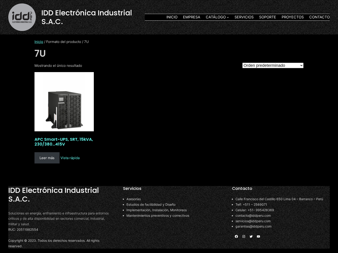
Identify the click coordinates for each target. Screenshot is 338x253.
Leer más (47, 158)
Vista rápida (70, 158)
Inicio (38, 41)
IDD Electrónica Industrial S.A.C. (86, 17)
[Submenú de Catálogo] (228, 17)
